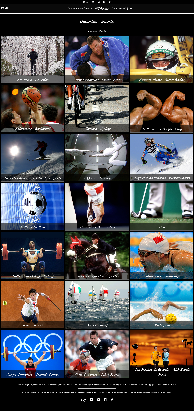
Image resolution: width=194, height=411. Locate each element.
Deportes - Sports (97, 31)
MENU (4, 8)
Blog (85, 2)
